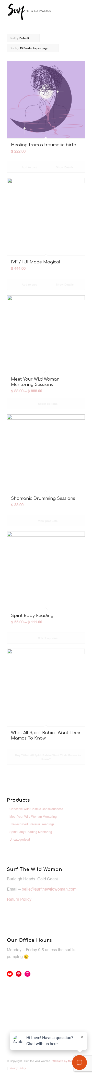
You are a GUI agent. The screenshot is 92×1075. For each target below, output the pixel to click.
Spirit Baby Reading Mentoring (30, 831)
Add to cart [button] (29, 167)
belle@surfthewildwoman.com (49, 889)
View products (47, 521)
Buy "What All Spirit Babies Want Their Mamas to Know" (47, 757)
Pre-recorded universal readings (31, 824)
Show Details (64, 167)
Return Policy (19, 899)
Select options (47, 404)
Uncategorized (19, 839)
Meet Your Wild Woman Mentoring (33, 816)
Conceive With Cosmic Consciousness (36, 809)
